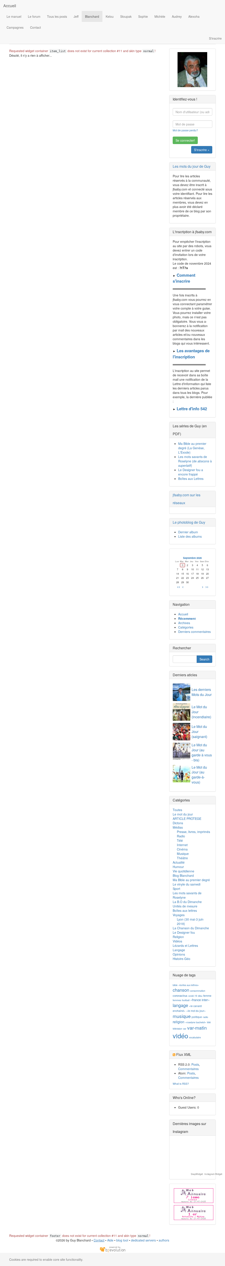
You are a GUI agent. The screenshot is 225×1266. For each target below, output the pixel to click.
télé (209, 1022)
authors (164, 1240)
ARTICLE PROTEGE (187, 818)
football (185, 1000)
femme (207, 995)
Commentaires (188, 1069)
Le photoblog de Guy (189, 522)
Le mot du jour (183, 814)
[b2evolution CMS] (112, 1249)
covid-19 (192, 995)
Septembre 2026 (192, 558)
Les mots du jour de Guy (191, 166)
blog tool (122, 1240)
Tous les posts (57, 16)
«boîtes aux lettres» (188, 985)
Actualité (179, 862)
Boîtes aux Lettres (190, 478)
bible (175, 985)
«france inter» (200, 999)
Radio (181, 836)
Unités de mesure (185, 906)
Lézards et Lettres (185, 945)
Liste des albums (190, 536)
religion (178, 1021)
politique (197, 1017)
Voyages (179, 915)
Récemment (187, 618)
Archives (184, 623)
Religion (178, 937)
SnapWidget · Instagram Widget (206, 1174)
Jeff (76, 16)
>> (207, 586)
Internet (182, 845)
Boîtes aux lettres (185, 910)
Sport (176, 888)
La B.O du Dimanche (187, 902)
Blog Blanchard (183, 875)
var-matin (197, 1027)
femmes (177, 1000)
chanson (181, 990)
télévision (177, 1028)
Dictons (178, 823)
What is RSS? (181, 1083)
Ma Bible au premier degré (191, 880)
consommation (197, 990)
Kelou (110, 16)
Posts (195, 1064)
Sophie (143, 16)
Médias (178, 827)
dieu (200, 995)
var (184, 1028)
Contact (35, 27)
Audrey (177, 16)
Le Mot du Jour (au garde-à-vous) (199, 775)
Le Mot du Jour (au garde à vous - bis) (202, 752)
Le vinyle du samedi (186, 884)
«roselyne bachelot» (195, 1022)
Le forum (34, 16)
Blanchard (92, 16)
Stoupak (126, 16)
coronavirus (180, 995)
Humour (178, 867)
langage (180, 1005)
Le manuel (14, 16)
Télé (180, 840)
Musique (183, 853)
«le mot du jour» (196, 1010)
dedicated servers (143, 1240)
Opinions (179, 954)
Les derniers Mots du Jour (202, 692)
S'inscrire (215, 38)
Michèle (159, 16)
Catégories (185, 627)
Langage (179, 950)
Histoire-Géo (181, 958)
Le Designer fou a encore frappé (190, 472)
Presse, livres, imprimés (193, 831)
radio (205, 1017)
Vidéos (177, 941)
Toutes (177, 810)
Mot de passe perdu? (185, 130)
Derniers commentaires (194, 631)
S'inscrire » (201, 150)
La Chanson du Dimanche (191, 928)
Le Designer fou (184, 932)
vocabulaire (195, 1037)
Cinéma (182, 849)
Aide (110, 1240)
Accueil (9, 5)
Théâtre (182, 858)
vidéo (180, 1035)
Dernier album (188, 532)
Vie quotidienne (183, 871)
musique (182, 1016)
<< (178, 586)
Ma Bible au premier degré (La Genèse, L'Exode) (192, 447)
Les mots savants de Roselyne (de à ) (195, 461)
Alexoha (194, 16)
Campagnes (15, 27)
